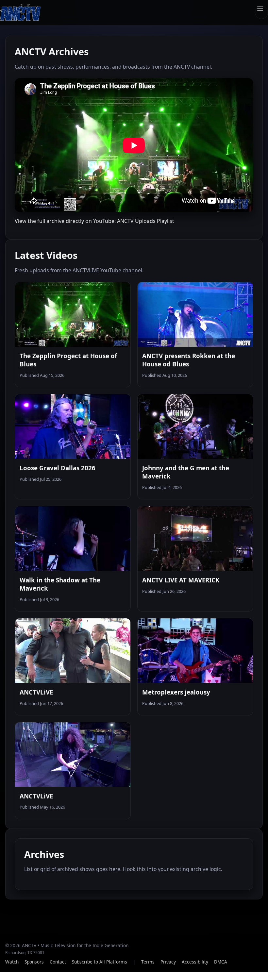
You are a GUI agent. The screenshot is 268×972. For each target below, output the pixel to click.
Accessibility (195, 962)
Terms (148, 962)
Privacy (168, 962)
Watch (12, 962)
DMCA (220, 962)
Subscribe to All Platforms (99, 962)
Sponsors (34, 962)
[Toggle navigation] (261, 12)
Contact (58, 962)
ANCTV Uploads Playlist (145, 221)
